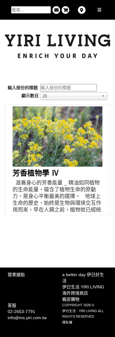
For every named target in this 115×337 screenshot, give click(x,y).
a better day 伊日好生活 (83, 277)
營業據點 (16, 274)
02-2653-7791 (21, 311)
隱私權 (67, 322)
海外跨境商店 (75, 293)
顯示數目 (30, 95)
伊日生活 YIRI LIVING (83, 286)
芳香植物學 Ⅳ (36, 173)
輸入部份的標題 (23, 87)
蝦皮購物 (70, 299)
